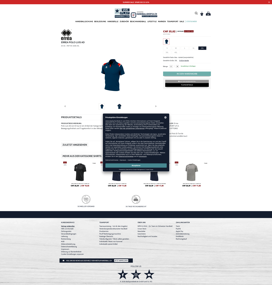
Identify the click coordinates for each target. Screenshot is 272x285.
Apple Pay (179, 231)
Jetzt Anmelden (121, 261)
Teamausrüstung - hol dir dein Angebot (113, 226)
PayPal (178, 229)
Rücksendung (66, 239)
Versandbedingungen (68, 234)
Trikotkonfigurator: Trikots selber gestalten (114, 239)
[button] (196, 13)
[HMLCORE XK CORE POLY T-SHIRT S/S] (80, 174)
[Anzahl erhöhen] (177, 66)
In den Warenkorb (187, 73)
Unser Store (142, 229)
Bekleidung (100, 21)
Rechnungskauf (181, 239)
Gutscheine (142, 234)
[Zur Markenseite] (66, 35)
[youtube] (149, 274)
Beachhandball (138, 21)
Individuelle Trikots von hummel (110, 241)
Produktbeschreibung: (71, 123)
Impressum (65, 249)
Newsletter (141, 231)
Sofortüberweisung (182, 234)
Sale (182, 21)
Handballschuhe (84, 21)
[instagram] (136, 274)
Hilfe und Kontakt (67, 229)
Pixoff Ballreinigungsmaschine (110, 234)
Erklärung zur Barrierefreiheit (71, 252)
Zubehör (124, 21)
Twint (178, 226)
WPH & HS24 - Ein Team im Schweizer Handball (155, 226)
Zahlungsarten (66, 231)
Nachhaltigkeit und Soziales (147, 236)
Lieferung (64, 236)
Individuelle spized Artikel (108, 244)
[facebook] (123, 274)
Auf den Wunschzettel (188, 81)
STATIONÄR (191, 21)
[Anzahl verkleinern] (171, 66)
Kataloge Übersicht (106, 236)
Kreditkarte (179, 236)
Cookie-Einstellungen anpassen (72, 254)
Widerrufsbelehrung (68, 244)
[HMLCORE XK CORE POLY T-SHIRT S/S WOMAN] (155, 174)
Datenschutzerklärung (69, 247)
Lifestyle (152, 21)
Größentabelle (184, 60)
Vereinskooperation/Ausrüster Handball (113, 229)
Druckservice (103, 231)
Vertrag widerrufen (68, 226)
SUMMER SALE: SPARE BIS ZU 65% (136, 2)
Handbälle (112, 21)
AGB (62, 241)
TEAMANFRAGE (187, 85)
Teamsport (172, 21)
